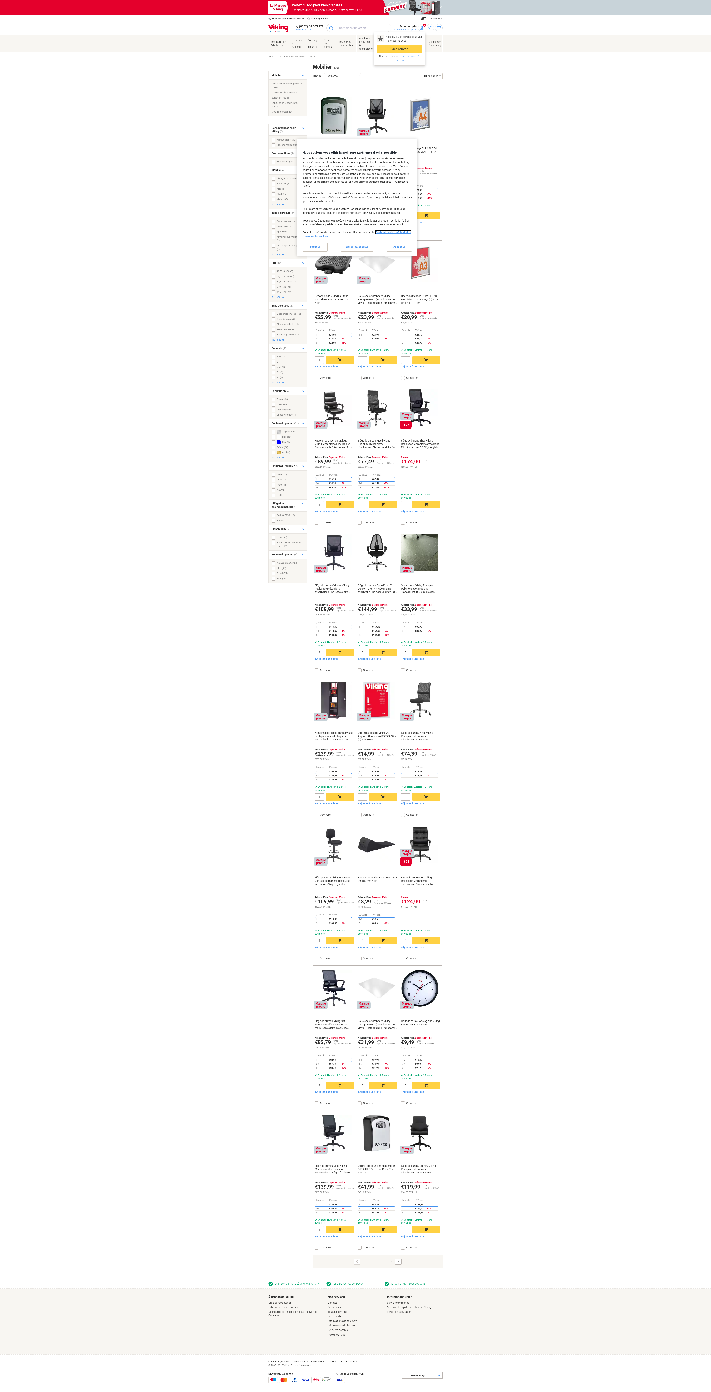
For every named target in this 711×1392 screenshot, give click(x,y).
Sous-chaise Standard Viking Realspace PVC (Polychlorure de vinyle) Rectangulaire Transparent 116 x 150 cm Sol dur (377, 1025)
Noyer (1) (281, 490)
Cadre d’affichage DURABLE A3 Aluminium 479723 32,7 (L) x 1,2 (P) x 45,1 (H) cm (419, 299)
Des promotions (283, 153)
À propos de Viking (281, 1297)
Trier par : (318, 75)
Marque (279, 170)
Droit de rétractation (280, 1302)
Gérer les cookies (349, 1361)
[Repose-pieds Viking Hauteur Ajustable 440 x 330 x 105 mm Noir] (334, 263)
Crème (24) (282, 447)
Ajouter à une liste (327, 366)
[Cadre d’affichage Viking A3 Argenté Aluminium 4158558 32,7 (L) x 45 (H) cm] (377, 700)
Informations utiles (399, 1297)
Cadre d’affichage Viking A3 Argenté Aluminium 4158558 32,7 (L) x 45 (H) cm (377, 736)
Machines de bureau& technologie (366, 43)
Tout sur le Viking (337, 1311)
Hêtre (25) (282, 474)
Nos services (336, 1297)
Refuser (315, 246)
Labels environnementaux (283, 1307)
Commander (335, 1316)
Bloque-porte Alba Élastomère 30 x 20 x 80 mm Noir (377, 879)
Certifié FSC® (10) (286, 515)
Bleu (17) (286, 442)
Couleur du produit (285, 423)
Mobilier (276, 75)
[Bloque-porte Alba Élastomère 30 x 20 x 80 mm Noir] (377, 845)
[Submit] (331, 28)
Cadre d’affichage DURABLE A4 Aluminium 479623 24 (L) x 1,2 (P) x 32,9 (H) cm (420, 151)
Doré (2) (286, 452)
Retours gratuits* (319, 18)
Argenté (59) (288, 431)
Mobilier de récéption (282, 112)
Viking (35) (282, 199)
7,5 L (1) (281, 367)
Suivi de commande (398, 1302)
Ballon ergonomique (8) (288, 334)
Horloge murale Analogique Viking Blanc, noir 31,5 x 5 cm (420, 1023)
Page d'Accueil (275, 56)
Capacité (280, 348)
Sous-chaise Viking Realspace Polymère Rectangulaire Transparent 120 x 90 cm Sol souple (418, 589)
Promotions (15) (285, 161)
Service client (335, 1307)
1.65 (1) (281, 356)
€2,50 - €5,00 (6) (285, 271)
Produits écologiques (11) (290, 145)
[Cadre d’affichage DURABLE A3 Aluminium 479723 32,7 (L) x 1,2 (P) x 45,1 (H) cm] (420, 263)
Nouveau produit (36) (287, 563)
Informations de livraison (342, 1325)
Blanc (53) (287, 437)
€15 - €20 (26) (284, 292)
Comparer (412, 233)
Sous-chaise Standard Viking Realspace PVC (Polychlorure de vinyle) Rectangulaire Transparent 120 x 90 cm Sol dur (377, 299)
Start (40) (281, 578)
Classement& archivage (435, 43)
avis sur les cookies (316, 236)
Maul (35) (281, 194)
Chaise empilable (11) (288, 324)
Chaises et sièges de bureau (285, 92)
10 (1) (280, 377)
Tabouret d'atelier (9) (287, 329)
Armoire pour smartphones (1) (290, 247)
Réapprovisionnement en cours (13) (289, 544)
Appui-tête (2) (283, 231)
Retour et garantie (338, 1329)
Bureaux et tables (280, 97)
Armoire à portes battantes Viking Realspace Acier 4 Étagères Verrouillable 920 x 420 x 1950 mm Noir (334, 736)
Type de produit (283, 212)
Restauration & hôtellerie (278, 43)
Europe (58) (282, 399)
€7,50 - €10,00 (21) (286, 281)
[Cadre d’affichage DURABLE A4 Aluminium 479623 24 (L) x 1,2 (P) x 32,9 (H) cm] (420, 115)
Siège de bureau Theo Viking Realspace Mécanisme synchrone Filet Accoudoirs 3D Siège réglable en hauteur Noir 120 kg (420, 444)
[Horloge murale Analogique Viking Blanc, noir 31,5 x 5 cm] (420, 988)
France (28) (282, 404)
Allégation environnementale (284, 505)
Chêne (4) (281, 479)
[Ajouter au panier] (426, 215)
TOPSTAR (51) (284, 183)
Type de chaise (283, 305)
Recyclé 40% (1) (284, 520)
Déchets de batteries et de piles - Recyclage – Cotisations (293, 1313)
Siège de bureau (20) (287, 319)
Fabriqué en (281, 390)
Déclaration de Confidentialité (309, 1361)
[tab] (296, 1306)
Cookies (332, 1361)
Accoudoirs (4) (284, 226)
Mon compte (399, 49)
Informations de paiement (342, 1320)
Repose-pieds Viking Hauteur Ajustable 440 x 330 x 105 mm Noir (332, 299)
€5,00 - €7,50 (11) (285, 276)
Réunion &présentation (346, 43)
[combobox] (358, 28)
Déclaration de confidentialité (393, 232)
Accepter (399, 246)
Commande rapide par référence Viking (409, 1307)
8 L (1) (280, 372)
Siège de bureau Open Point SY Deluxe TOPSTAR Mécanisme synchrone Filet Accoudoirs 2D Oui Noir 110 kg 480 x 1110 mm (377, 589)
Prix (277, 262)
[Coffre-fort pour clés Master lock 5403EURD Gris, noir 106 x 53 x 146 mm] (377, 1133)
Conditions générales (279, 1361)
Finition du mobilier (285, 465)
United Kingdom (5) (286, 415)
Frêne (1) (281, 485)
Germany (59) (284, 409)
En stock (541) (284, 537)
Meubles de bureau (328, 43)
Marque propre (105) (287, 140)
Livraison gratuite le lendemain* (288, 18)
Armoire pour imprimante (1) (289, 239)
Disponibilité (281, 528)
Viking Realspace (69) (287, 178)
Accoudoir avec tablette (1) (290, 221)
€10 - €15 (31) (284, 287)
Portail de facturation (399, 1311)
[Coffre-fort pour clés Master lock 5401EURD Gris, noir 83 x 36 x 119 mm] (334, 115)
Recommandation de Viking (284, 129)
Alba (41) (281, 189)
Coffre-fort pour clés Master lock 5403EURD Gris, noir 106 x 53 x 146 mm (376, 1169)
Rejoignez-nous (336, 1334)
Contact (332, 1302)
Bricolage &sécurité (313, 43)
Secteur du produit (284, 554)
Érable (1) (281, 495)
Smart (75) (282, 573)
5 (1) (279, 362)
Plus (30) (281, 568)
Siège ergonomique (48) (289, 314)
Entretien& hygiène (297, 43)
